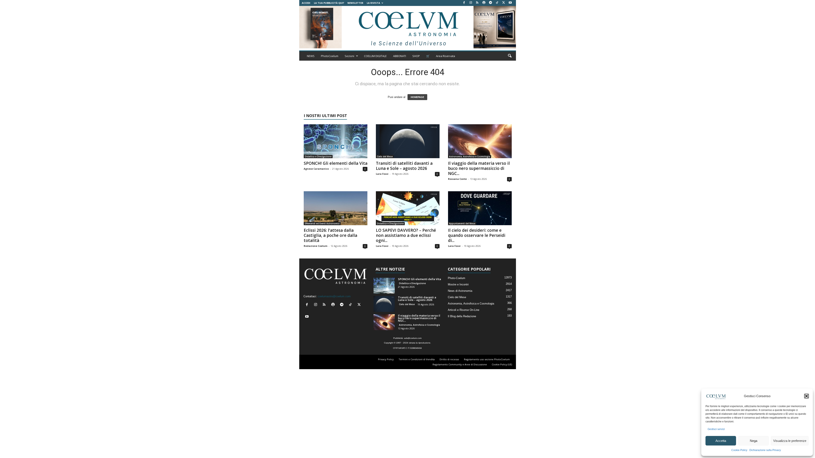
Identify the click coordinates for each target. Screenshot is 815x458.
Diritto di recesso (449, 359)
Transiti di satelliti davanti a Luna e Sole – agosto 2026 (404, 166)
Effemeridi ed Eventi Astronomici (322, 223)
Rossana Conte (457, 178)
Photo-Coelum (456, 278)
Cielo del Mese (385, 156)
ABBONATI (399, 56)
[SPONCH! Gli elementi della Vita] (335, 141)
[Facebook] (464, 3)
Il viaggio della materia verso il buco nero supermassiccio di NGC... (479, 168)
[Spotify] (483, 3)
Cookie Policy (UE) (502, 364)
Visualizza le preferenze (789, 441)
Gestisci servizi (716, 429)
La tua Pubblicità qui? (329, 2)
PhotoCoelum (329, 56)
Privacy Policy (386, 359)
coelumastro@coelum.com (334, 296)
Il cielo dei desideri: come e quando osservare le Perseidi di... (476, 235)
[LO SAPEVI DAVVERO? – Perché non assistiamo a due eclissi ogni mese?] (408, 208)
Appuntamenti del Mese (462, 223)
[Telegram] (490, 3)
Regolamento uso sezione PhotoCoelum (487, 359)
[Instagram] (470, 3)
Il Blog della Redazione (462, 316)
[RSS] (477, 3)
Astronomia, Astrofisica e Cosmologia (469, 156)
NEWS (311, 56)
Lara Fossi (382, 173)
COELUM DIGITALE (375, 56)
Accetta (720, 441)
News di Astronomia (460, 290)
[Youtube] (510, 3)
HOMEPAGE (417, 97)
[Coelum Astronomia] (407, 27)
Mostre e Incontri (458, 284)
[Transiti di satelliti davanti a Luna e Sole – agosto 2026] (408, 141)
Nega (753, 441)
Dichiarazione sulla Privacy (765, 450)
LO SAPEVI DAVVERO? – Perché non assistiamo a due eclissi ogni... (406, 235)
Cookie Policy (739, 450)
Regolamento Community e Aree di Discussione (460, 364)
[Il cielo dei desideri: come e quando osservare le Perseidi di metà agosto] (480, 208)
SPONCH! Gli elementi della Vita (335, 163)
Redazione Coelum (315, 245)
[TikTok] (497, 3)
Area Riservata (445, 56)
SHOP (416, 56)
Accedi (306, 2)
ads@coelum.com (413, 338)
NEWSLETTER (355, 2)
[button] (806, 396)
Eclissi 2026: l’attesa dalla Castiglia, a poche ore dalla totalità (330, 235)
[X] (503, 3)
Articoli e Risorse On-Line (463, 309)
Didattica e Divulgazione (318, 156)
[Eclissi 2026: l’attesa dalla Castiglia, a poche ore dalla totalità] (335, 208)
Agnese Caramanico (316, 168)
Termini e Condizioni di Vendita (417, 359)
